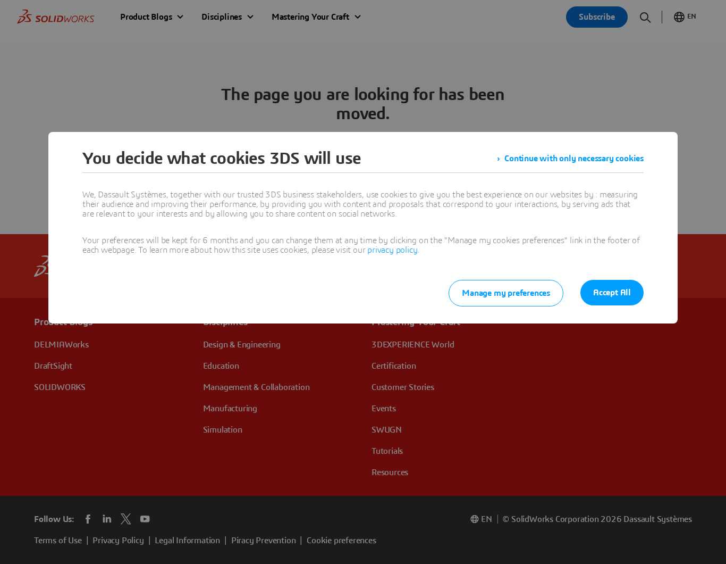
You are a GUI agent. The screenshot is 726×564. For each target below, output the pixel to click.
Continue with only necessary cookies (574, 158)
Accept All (612, 292)
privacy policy (392, 250)
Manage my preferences (506, 293)
